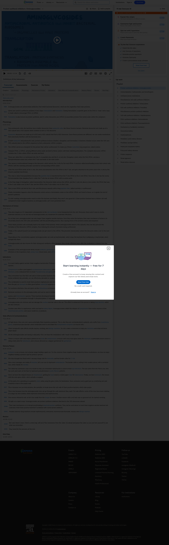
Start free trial (83, 282)
